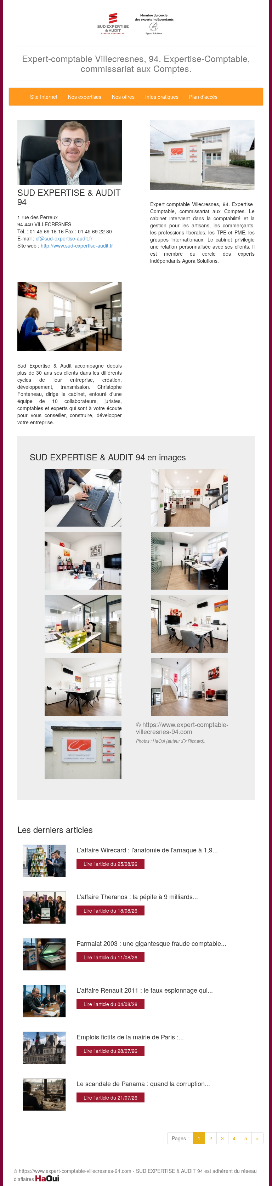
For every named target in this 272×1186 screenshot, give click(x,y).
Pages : (180, 1138)
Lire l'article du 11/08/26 (110, 957)
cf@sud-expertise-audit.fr (64, 238)
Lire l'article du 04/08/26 (110, 1004)
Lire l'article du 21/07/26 (110, 1097)
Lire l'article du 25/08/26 (110, 863)
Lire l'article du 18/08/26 (110, 910)
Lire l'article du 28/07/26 (110, 1050)
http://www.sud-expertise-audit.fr (77, 245)
